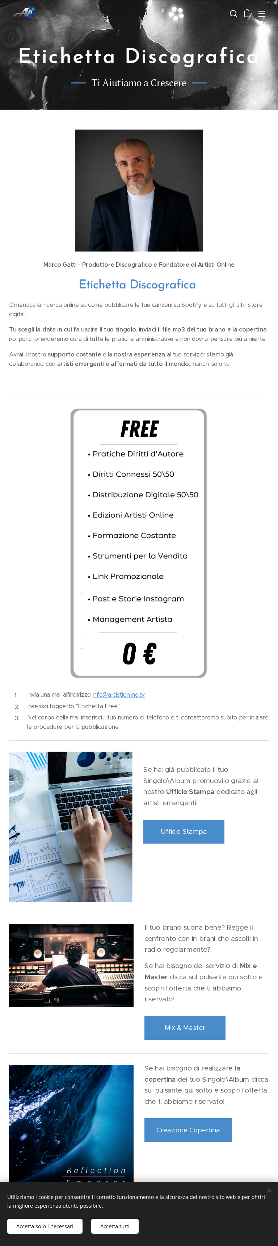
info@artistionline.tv (119, 694)
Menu (261, 13)
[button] (233, 13)
